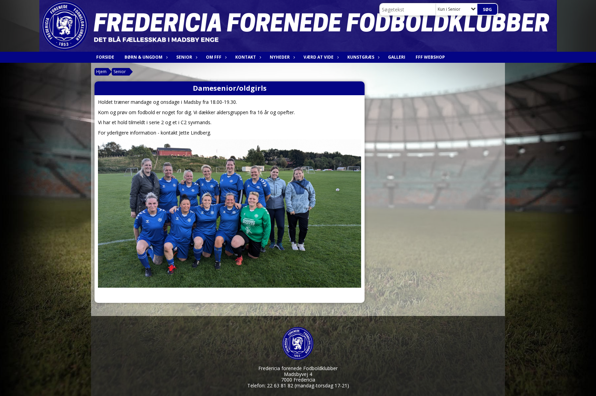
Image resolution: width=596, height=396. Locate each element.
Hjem (101, 72)
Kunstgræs (360, 57)
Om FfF (213, 57)
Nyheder (280, 57)
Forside (105, 57)
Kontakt (245, 57)
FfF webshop (430, 57)
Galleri (396, 57)
